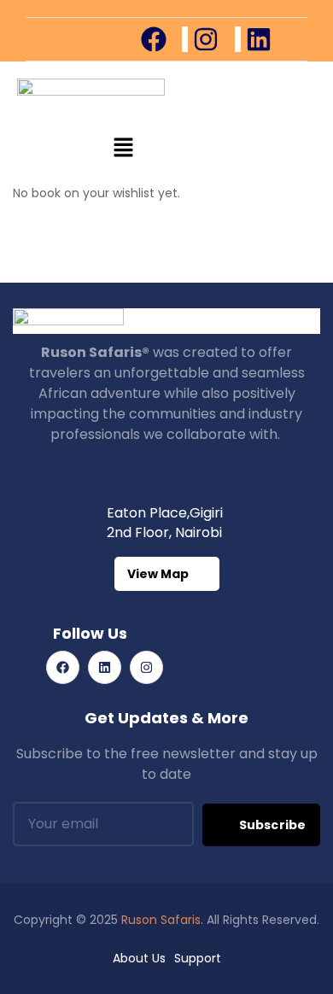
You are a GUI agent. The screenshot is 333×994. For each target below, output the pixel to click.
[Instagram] (146, 667)
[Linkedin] (104, 667)
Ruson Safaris (161, 919)
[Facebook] (62, 667)
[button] (124, 148)
